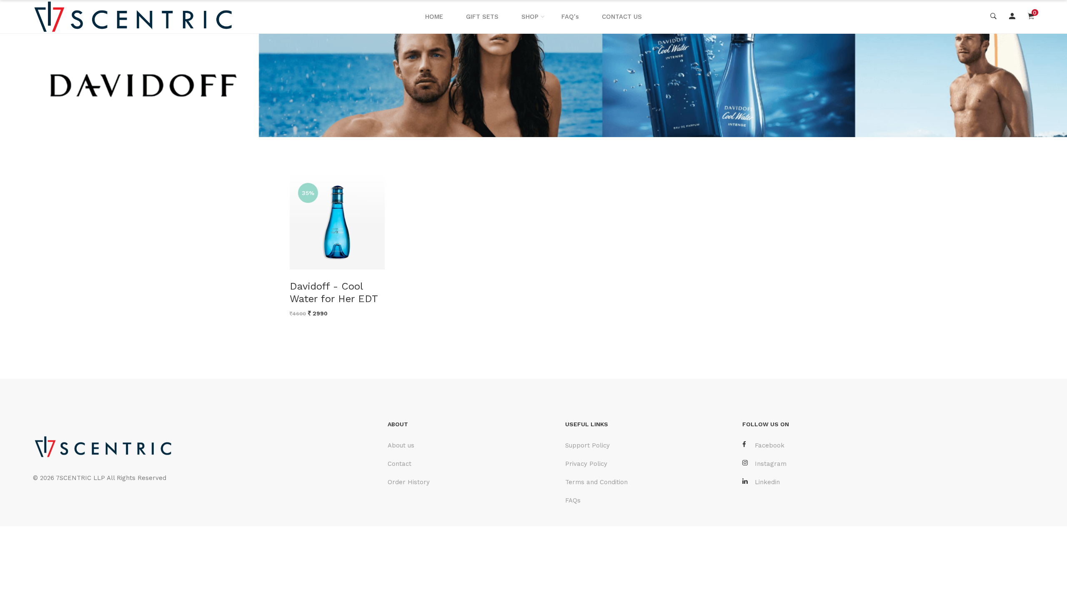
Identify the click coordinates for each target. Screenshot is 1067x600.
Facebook (769, 445)
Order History (409, 482)
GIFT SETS (482, 16)
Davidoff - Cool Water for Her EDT (334, 292)
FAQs (573, 500)
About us (401, 445)
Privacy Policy (586, 464)
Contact (399, 464)
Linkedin (767, 482)
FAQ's (570, 16)
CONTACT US (622, 16)
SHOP (530, 16)
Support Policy (587, 445)
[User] (1012, 16)
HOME (434, 16)
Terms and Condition (596, 482)
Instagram (770, 464)
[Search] (993, 16)
